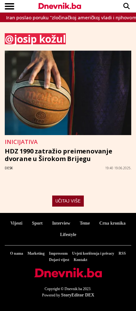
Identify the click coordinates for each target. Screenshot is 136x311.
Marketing (36, 253)
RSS (122, 253)
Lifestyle (68, 234)
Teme (85, 223)
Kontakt (80, 260)
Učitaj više (68, 201)
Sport (37, 223)
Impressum (58, 253)
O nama (16, 253)
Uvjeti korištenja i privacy (93, 253)
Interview (61, 223)
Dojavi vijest (59, 260)
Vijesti (16, 223)
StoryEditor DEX (77, 295)
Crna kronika (112, 223)
